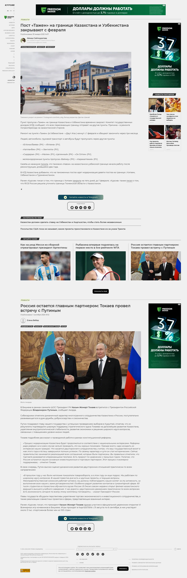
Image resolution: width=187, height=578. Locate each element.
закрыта (77, 181)
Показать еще (100, 291)
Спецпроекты (10, 68)
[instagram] (77, 554)
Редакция (11, 63)
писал (129, 181)
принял (87, 505)
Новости (12, 22)
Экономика (11, 43)
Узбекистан (11, 82)
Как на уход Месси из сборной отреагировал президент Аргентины (43, 246)
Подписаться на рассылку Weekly (89, 546)
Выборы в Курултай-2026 (140, 569)
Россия (63, 326)
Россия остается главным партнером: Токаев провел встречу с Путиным (155, 246)
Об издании (83, 559)
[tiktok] (92, 554)
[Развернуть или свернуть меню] (14, 57)
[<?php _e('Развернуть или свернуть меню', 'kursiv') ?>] (14, 77)
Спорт (13, 46)
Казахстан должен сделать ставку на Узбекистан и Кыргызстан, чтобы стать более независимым (71, 222)
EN (11, 10)
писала (44, 164)
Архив (13, 51)
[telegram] (82, 554)
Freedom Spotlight (8, 70)
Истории (12, 25)
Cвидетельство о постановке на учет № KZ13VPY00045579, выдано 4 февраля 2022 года (44, 558)
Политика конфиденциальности (143, 559)
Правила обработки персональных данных (146, 562)
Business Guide (10, 33)
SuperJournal (10, 38)
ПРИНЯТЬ (123, 569)
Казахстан (11, 80)
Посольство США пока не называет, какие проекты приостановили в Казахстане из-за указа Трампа (72, 229)
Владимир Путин (27, 326)
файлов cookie (90, 571)
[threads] (98, 554)
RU (8, 10)
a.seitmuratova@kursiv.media (36, 42)
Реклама (12, 65)
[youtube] (87, 554)
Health (12, 41)
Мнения (12, 48)
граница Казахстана (28, 47)
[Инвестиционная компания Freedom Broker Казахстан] (9, 17)
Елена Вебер (33, 320)
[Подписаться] (115, 549)
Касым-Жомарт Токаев (51, 326)
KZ (14, 10)
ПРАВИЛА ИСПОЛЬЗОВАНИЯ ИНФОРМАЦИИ (145, 566)
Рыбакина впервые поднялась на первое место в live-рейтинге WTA (97, 246)
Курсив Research (9, 30)
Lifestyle (12, 35)
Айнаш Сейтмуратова (37, 38)
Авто (13, 28)
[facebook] (103, 554)
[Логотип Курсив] (10, 5)
